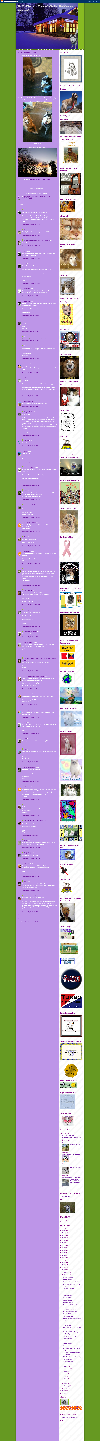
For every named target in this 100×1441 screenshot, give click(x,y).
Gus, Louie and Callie (30, 505)
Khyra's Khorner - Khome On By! (71, 1177)
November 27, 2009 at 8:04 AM (30, 462)
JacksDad (26, 230)
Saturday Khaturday (69, 1346)
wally (25, 722)
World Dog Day (73, 1156)
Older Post (54, 918)
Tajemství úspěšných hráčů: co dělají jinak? (71, 1138)
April (65, 1381)
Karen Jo (26, 364)
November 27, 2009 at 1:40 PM (30, 671)
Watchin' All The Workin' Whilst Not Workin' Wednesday (75, 1180)
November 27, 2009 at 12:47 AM (31, 235)
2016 (63, 1252)
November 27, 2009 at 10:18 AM (31, 517)
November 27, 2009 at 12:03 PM (31, 605)
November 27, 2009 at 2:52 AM (30, 340)
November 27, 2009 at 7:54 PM (30, 781)
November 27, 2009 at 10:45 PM (31, 858)
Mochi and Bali (28, 610)
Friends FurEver (66, 1166)
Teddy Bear (27, 863)
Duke (25, 749)
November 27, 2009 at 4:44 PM (30, 733)
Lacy (25, 321)
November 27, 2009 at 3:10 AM (30, 373)
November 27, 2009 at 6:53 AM (30, 435)
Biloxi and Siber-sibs (29, 767)
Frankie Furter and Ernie (31, 896)
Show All (80, 1190)
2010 (63, 1267)
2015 (63, 1255)
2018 (63, 1248)
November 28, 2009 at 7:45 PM (30, 912)
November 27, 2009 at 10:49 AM (31, 546)
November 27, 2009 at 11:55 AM (31, 585)
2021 (63, 1240)
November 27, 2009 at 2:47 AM (30, 331)
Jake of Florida (28, 590)
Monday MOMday (68, 1277)
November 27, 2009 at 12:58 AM (31, 283)
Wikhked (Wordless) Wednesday (72, 1357)
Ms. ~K (26, 490)
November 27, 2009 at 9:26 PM (30, 835)
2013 (63, 1260)
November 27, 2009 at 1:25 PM (30, 653)
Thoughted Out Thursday (70, 1309)
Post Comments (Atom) (31, 922)
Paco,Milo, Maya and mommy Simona (34, 676)
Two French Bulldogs (30, 522)
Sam (25, 210)
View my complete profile (67, 1411)
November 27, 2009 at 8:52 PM (30, 799)
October (66, 1366)
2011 (63, 1265)
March (66, 1383)
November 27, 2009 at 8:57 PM (30, 815)
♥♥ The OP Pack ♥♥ (29, 467)
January (66, 1388)
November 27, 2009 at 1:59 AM (30, 315)
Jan (25, 537)
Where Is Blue (66, 1196)
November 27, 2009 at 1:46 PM (30, 689)
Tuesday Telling (67, 1295)
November (67, 1275)
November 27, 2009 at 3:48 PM (30, 717)
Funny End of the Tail (68, 1136)
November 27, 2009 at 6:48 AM (30, 406)
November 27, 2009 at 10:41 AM (31, 531)
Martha (26, 569)
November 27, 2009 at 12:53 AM (31, 258)
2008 (63, 1391)
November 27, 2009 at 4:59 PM (30, 744)
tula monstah (27, 551)
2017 (63, 1250)
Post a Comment (22, 915)
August (66, 1371)
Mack (25, 738)
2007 (63, 1393)
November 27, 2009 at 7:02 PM (30, 762)
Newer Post (21, 918)
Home (37, 918)
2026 (63, 1228)
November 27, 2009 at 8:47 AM (30, 485)
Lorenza (26, 804)
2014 (63, 1257)
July (65, 1373)
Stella (25, 263)
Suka (25, 378)
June (65, 1376)
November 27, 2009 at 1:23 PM (30, 637)
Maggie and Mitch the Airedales (71, 1154)
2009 (63, 1270)
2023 (63, 1235)
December (67, 1272)
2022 (63, 1238)
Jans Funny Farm (28, 710)
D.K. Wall (26, 440)
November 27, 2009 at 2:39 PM (30, 705)
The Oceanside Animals (30, 631)
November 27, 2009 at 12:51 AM (31, 246)
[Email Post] (37, 199)
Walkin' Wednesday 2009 (70, 1311)
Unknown (26, 787)
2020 (63, 1243)
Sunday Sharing (67, 1279)
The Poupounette (66, 1143)
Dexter (26, 451)
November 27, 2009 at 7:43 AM (30, 446)
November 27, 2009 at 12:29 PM (31, 626)
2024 (63, 1233)
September (67, 1369)
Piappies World (28, 412)
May (65, 1378)
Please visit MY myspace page (70, 1417)
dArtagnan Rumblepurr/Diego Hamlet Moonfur (37, 240)
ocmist (25, 881)
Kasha (25, 840)
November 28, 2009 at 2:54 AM (30, 876)
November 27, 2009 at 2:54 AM (30, 358)
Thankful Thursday (68, 1288)
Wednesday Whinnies (75, 1144)
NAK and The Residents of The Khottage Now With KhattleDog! (71, 1408)
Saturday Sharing (68, 1302)
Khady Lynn (27, 301)
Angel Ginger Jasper (29, 401)
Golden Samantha (29, 642)
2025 (63, 1230)
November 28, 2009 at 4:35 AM (30, 890)
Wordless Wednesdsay (75, 1167)
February (66, 1386)
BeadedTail (27, 288)
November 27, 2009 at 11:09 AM (31, 564)
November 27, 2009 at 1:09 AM (30, 296)
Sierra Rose (27, 694)
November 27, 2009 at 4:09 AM (30, 396)
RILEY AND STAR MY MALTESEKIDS (35, 821)
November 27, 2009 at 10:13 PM (31, 847)
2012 (63, 1262)
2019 (63, 1245)
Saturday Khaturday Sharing (71, 1282)
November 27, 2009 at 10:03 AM (31, 499)
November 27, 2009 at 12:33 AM (31, 224)
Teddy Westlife (28, 853)
